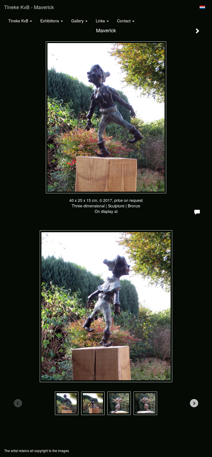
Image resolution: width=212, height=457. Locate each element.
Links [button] (101, 20)
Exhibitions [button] (50, 20)
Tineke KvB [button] (18, 20)
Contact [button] (124, 20)
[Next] (194, 403)
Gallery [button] (78, 20)
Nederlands (202, 7)
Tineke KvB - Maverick (29, 6)
